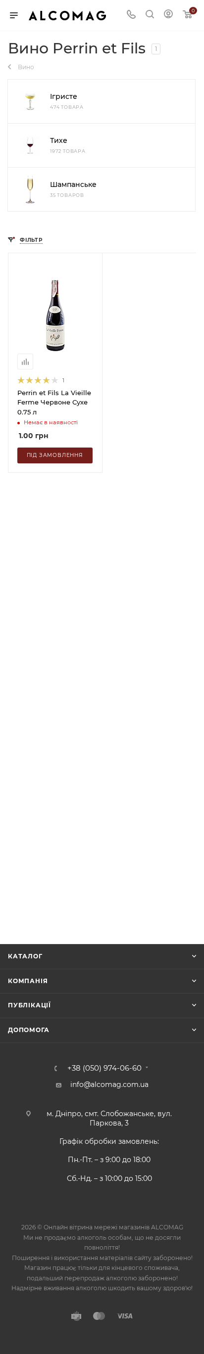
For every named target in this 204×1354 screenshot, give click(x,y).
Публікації (29, 1005)
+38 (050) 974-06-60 (104, 1068)
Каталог (25, 956)
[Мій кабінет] (168, 15)
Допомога (28, 1030)
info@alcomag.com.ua (109, 1084)
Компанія (28, 981)
